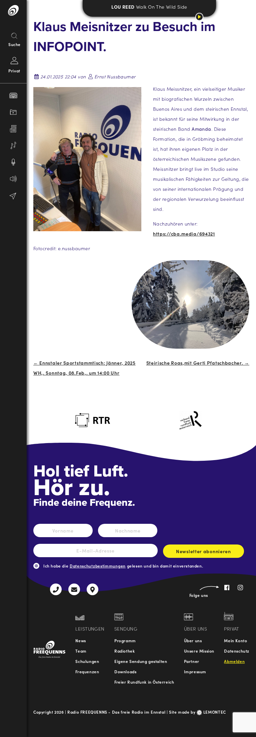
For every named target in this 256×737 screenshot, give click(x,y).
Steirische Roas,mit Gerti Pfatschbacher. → (197, 362)
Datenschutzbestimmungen (98, 566)
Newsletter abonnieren (203, 551)
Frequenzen (87, 671)
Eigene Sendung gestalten (140, 661)
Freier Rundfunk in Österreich (144, 682)
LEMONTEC (214, 712)
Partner (191, 661)
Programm (125, 640)
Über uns (193, 640)
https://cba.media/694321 (184, 233)
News (80, 640)
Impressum (195, 671)
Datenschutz (236, 651)
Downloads (125, 671)
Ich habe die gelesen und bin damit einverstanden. (123, 566)
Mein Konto (235, 640)
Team (80, 651)
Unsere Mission (199, 651)
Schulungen (87, 661)
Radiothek (124, 651)
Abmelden (234, 661)
